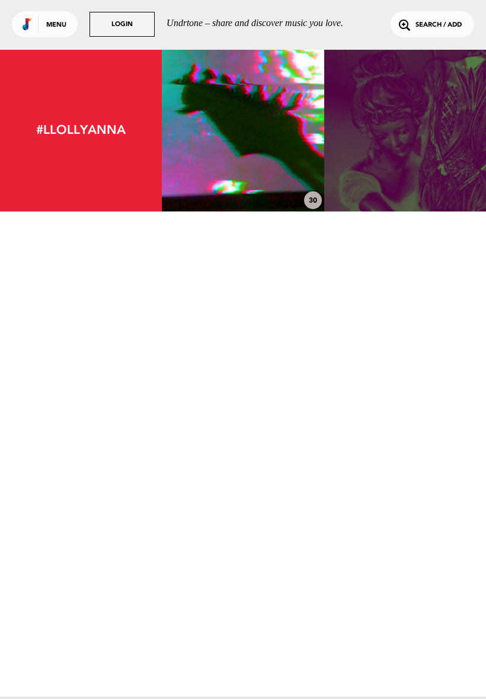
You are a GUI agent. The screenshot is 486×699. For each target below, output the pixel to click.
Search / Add (438, 25)
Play (243, 131)
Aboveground (242, 178)
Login (122, 24)
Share (276, 131)
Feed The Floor (405, 178)
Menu (56, 25)
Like (209, 131)
